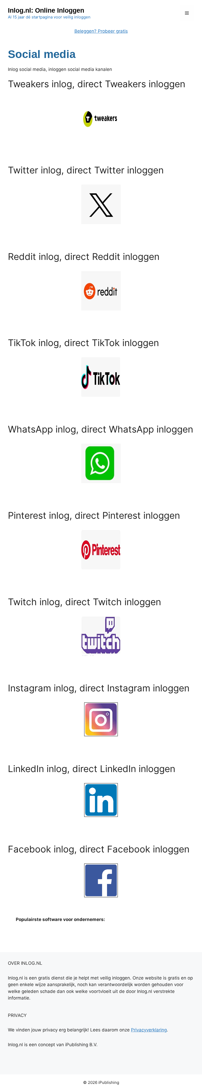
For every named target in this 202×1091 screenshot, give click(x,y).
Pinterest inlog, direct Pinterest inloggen (94, 515)
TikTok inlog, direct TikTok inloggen (83, 342)
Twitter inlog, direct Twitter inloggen (86, 170)
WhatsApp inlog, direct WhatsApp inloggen (100, 429)
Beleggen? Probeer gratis (101, 31)
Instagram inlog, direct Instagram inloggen (98, 688)
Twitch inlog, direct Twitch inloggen (84, 601)
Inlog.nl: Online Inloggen (46, 10)
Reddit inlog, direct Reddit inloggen (83, 256)
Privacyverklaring (149, 1029)
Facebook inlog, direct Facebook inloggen (98, 849)
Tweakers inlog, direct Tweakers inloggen (96, 83)
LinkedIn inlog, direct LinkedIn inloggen (91, 768)
